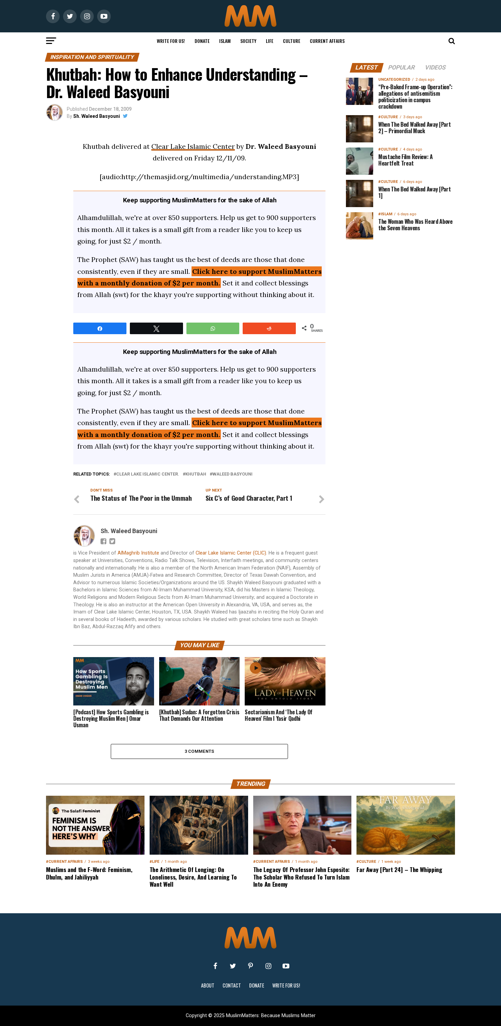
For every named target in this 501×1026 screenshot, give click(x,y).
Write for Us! (171, 40)
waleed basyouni (232, 474)
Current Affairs (327, 40)
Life (269, 40)
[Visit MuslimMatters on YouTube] (286, 966)
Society (248, 40)
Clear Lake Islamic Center (193, 146)
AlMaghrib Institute (138, 553)
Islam (225, 40)
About (207, 985)
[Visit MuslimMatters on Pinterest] (250, 966)
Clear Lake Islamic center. (147, 474)
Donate (202, 40)
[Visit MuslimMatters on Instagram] (268, 966)
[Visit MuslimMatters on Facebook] (215, 966)
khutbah (195, 474)
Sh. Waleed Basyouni (96, 116)
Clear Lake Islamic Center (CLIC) (231, 553)
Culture (291, 40)
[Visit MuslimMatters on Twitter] (233, 966)
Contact (232, 985)
